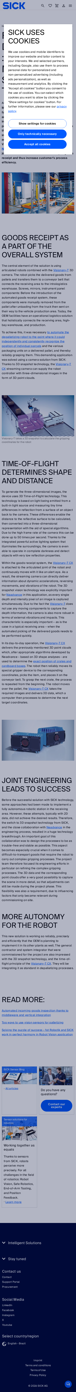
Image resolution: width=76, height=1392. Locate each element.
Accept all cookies (37, 144)
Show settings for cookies (37, 123)
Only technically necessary (37, 133)
